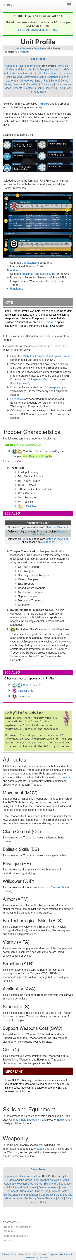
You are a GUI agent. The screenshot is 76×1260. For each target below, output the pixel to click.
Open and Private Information (22, 65)
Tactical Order (26, 690)
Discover (56, 887)
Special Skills (47, 273)
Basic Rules (40, 48)
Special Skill (34, 1119)
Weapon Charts (43, 1148)
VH (21, 531)
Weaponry (13, 1152)
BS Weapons (52, 387)
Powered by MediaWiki (37, 1257)
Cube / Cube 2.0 (32, 685)
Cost (53, 281)
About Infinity (25, 1254)
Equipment (28, 273)
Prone (29, 527)
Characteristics (30, 262)
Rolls (60, 88)
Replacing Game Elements (40, 88)
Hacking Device (20, 383)
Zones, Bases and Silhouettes (21, 84)
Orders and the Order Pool (22, 69)
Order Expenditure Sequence (54, 73)
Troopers (43, 103)
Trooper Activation (50, 69)
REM (22, 539)
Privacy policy (9, 1254)
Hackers (15, 656)
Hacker (61, 379)
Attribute (24, 51)
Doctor (66, 887)
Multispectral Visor (38, 379)
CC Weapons (18, 410)
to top (19, 1222)
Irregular (47, 456)
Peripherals (17, 399)
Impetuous (24, 696)
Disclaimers (40, 1254)
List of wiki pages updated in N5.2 (37, 29)
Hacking (7, 891)
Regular (33, 456)
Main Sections (23, 48)
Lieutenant (47, 542)
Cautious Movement (57, 527)
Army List (63, 65)
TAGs (9, 527)
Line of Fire (42, 80)
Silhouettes (26, 80)
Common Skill (17, 1119)
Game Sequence (48, 77)
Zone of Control (60, 80)
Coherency (47, 84)
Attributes (15, 270)
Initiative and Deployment (22, 77)
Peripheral (16, 288)
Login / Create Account (60, 1254)
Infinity (7, 4)
